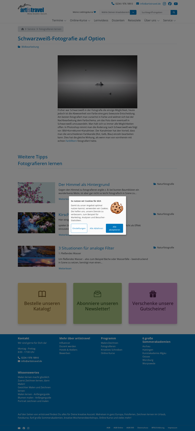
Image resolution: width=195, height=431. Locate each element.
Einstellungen (79, 228)
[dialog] (97, 215)
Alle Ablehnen (96, 228)
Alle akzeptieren (114, 228)
